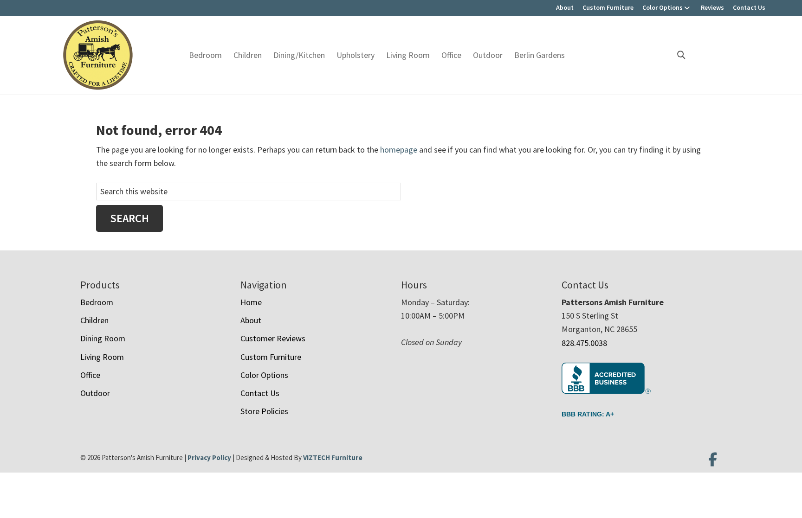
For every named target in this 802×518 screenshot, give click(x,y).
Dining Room (102, 338)
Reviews (712, 7)
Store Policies (264, 411)
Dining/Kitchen (299, 55)
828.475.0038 (584, 343)
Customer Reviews (272, 338)
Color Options (662, 7)
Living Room (408, 55)
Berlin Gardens (539, 55)
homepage (398, 149)
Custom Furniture (608, 7)
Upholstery (355, 55)
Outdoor (488, 55)
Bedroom (205, 55)
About (565, 7)
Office (451, 55)
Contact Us (749, 7)
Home (251, 302)
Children (247, 55)
